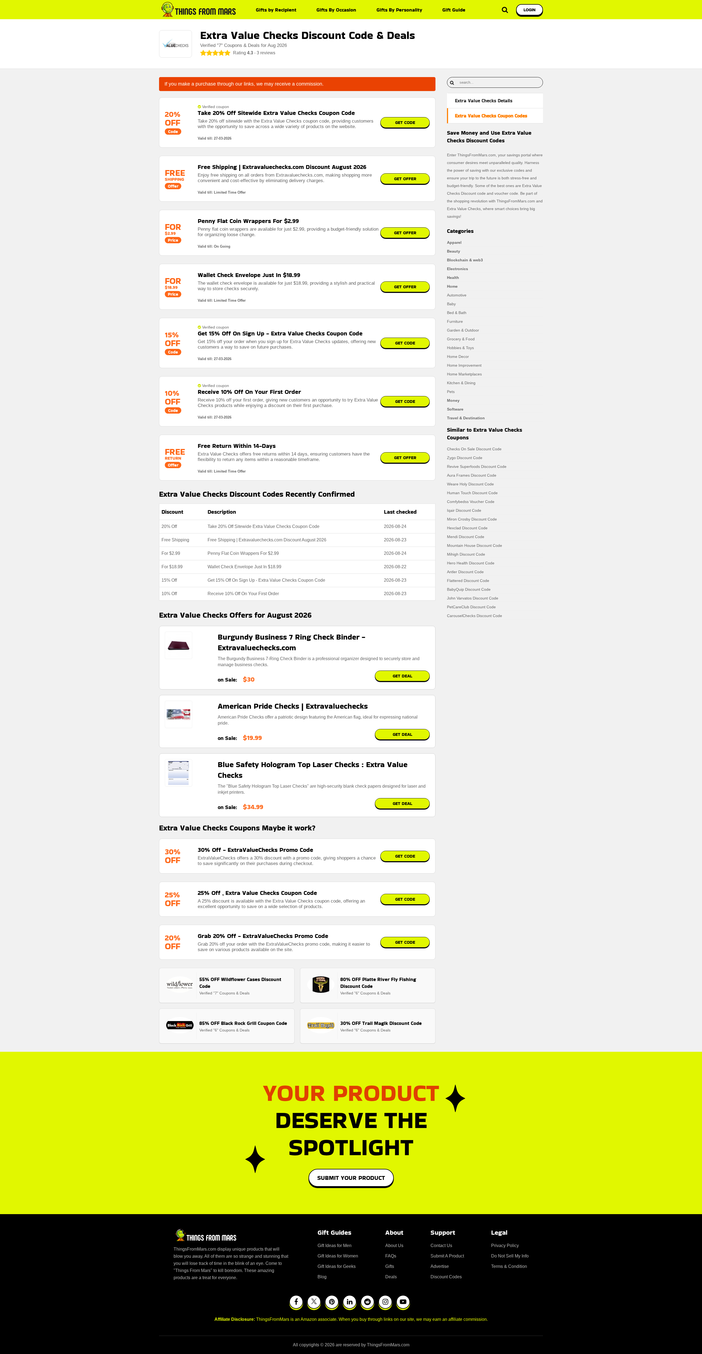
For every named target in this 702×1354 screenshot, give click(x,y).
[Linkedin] (349, 1302)
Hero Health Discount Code (470, 563)
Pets (451, 391)
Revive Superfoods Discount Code (476, 466)
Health (453, 277)
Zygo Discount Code (464, 458)
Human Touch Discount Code (472, 493)
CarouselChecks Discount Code (474, 616)
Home (452, 286)
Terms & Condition (509, 1266)
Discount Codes (446, 1276)
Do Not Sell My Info (510, 1256)
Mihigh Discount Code (466, 554)
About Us (394, 1245)
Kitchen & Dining (461, 383)
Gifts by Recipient (276, 9)
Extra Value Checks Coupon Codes (491, 115)
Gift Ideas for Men (335, 1245)
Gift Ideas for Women (338, 1256)
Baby (451, 304)
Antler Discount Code (465, 572)
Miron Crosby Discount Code (472, 519)
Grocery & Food (461, 339)
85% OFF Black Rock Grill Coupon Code (243, 1023)
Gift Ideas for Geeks (337, 1266)
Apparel (454, 242)
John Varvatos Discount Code (472, 598)
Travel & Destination (466, 418)
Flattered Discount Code (468, 580)
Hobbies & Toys (460, 348)
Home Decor (458, 356)
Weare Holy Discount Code (470, 484)
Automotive (456, 295)
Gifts (389, 1266)
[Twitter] (314, 1302)
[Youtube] (403, 1302)
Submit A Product (447, 1256)
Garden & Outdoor (463, 330)
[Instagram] (385, 1302)
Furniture (455, 321)
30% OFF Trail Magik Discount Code (381, 1023)
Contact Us (441, 1245)
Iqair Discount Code (464, 510)
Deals (391, 1276)
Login (529, 10)
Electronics (457, 269)
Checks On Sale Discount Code (474, 449)
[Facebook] (296, 1302)
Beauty (453, 251)
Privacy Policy (505, 1245)
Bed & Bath (456, 312)
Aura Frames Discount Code (471, 475)
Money (453, 400)
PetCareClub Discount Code (471, 607)
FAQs (390, 1256)
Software (455, 409)
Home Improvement (464, 365)
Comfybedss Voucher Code (470, 501)
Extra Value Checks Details (484, 100)
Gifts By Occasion (336, 9)
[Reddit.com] (367, 1302)
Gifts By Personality (399, 9)
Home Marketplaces (464, 374)
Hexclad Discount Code (467, 528)
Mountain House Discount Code (474, 545)
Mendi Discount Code (465, 537)
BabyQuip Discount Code (469, 589)
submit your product (351, 1178)
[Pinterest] (332, 1302)
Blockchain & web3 (465, 260)
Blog (322, 1276)
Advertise (440, 1266)
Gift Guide (453, 9)
